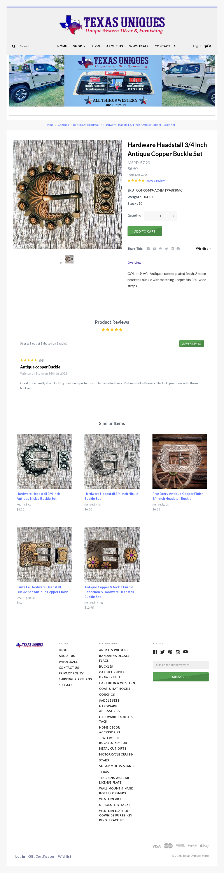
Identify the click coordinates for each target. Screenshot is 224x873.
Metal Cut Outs (112, 748)
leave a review (156, 180)
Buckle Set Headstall (86, 124)
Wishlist (202, 248)
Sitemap (65, 685)
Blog (95, 46)
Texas (104, 772)
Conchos (63, 124)
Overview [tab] (134, 262)
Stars (104, 760)
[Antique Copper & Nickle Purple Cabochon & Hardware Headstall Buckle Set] (111, 554)
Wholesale (139, 46)
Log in (197, 46)
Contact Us (165, 46)
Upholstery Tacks (114, 805)
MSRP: (133, 162)
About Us (114, 46)
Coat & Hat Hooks (114, 688)
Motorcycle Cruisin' (117, 754)
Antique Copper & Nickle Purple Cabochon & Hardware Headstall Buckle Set (109, 592)
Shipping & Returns (75, 679)
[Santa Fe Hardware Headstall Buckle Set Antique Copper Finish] (44, 554)
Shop (77, 46)
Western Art (110, 799)
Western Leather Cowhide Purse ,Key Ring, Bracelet (115, 815)
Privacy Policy (71, 673)
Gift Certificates (41, 856)
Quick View (44, 481)
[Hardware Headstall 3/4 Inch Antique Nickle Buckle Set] (44, 461)
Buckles (106, 666)
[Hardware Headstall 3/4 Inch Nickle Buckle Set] (111, 461)
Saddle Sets (109, 700)
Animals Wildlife (113, 650)
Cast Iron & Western (117, 683)
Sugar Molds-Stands (117, 766)
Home (62, 46)
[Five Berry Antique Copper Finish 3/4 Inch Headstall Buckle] (179, 461)
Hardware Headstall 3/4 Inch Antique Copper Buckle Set (139, 124)
